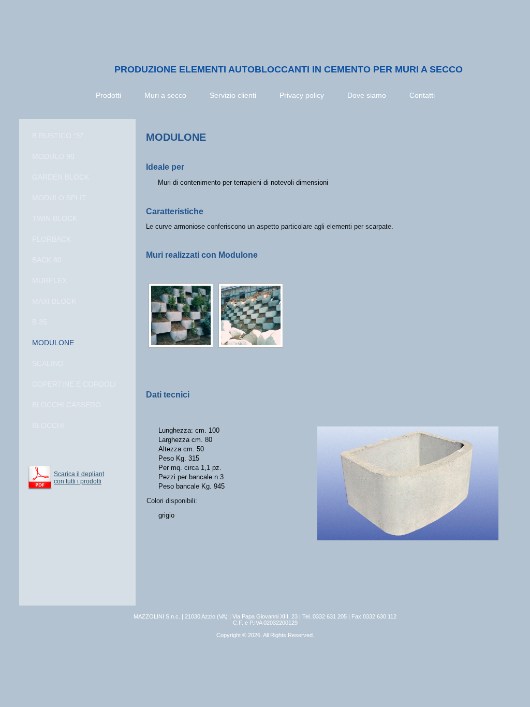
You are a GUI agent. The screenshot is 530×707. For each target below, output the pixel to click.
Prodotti (108, 95)
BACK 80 (47, 260)
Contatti (422, 95)
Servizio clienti (233, 95)
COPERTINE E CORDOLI (74, 384)
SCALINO (48, 363)
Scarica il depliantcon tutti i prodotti (79, 477)
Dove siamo (366, 95)
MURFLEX (49, 280)
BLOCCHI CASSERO (66, 405)
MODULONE (53, 342)
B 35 (39, 322)
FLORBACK (51, 239)
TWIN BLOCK (54, 218)
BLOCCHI (48, 425)
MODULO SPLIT (59, 198)
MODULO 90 (53, 156)
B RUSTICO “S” (57, 135)
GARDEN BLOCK (60, 177)
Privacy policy (301, 95)
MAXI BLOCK (54, 301)
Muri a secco (165, 95)
